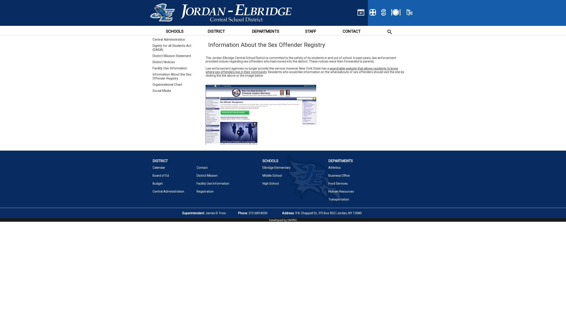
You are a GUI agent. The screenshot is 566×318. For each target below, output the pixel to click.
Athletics (334, 167)
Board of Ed (161, 175)
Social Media (162, 91)
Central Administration (169, 40)
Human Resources (341, 191)
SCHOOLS (175, 31)
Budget (158, 183)
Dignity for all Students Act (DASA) (172, 48)
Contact (202, 167)
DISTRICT (216, 31)
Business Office (339, 175)
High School (270, 183)
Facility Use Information (170, 68)
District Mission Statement (172, 56)
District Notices (164, 62)
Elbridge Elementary (276, 167)
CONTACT (352, 31)
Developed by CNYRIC (283, 220)
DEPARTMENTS (265, 31)
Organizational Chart (167, 85)
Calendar (159, 167)
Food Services (338, 183)
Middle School (272, 175)
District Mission (207, 175)
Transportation (338, 199)
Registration (205, 191)
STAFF (310, 31)
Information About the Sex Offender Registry (172, 76)
